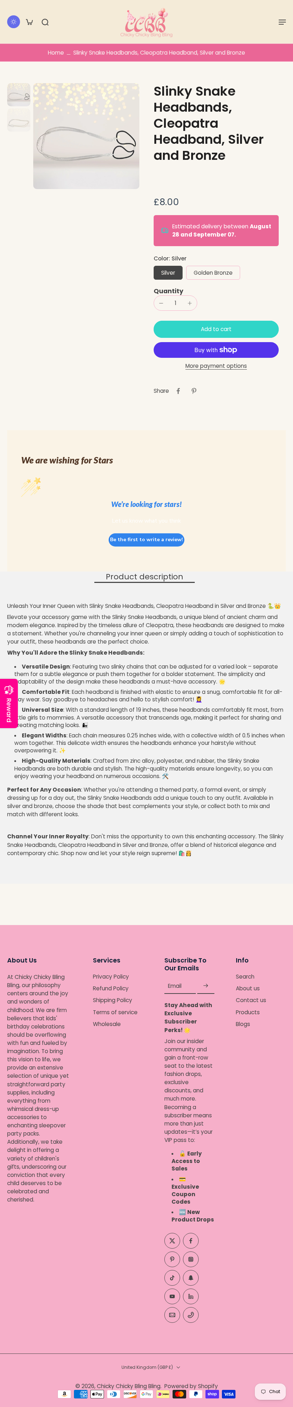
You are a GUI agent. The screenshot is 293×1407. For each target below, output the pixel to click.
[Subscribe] (205, 986)
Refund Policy (111, 988)
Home (56, 52)
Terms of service (115, 1012)
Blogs (243, 1024)
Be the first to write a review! (146, 539)
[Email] (172, 1315)
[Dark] (13, 21)
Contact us (251, 1000)
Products (248, 1012)
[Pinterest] (172, 1259)
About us (248, 988)
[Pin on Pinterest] (194, 391)
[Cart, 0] (29, 22)
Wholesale (107, 1024)
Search (245, 976)
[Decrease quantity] (161, 303)
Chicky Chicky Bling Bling (128, 1386)
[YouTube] (172, 1296)
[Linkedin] (191, 1296)
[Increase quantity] (190, 303)
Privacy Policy (111, 976)
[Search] (45, 22)
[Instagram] (191, 1259)
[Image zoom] (86, 136)
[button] (282, 21)
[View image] (18, 94)
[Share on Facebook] (178, 391)
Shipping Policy (112, 1000)
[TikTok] (172, 1278)
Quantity (168, 291)
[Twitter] (172, 1241)
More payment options (216, 366)
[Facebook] (191, 1241)
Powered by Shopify (191, 1386)
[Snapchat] (191, 1278)
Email (175, 986)
